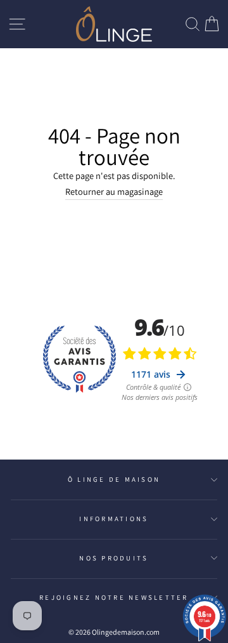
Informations (113, 518)
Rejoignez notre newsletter (114, 597)
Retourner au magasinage (114, 191)
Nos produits (113, 558)
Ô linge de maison (114, 479)
